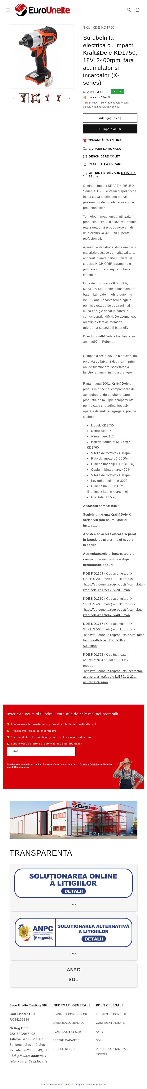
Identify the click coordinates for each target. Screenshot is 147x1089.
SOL (99, 1040)
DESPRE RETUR (64, 1048)
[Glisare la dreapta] (69, 98)
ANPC (100, 1031)
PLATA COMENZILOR (67, 1031)
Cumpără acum (110, 129)
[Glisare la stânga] (14, 98)
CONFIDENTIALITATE (110, 1022)
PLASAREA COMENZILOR (70, 1014)
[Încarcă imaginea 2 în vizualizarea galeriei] (35, 98)
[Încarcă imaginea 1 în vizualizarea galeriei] (24, 98)
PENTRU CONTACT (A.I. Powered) (112, 1051)
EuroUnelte (56, 1084)
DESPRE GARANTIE (66, 1040)
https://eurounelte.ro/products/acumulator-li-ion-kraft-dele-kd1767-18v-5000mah (114, 640)
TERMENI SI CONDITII (111, 1014)
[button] (8, 10)
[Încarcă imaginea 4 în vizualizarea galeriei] (59, 98)
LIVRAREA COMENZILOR (69, 1022)
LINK (73, 904)
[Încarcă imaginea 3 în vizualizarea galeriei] (47, 98)
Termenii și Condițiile (89, 764)
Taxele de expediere (111, 102)
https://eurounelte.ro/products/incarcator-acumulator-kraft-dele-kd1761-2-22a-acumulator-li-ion (113, 676)
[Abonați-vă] (71, 751)
